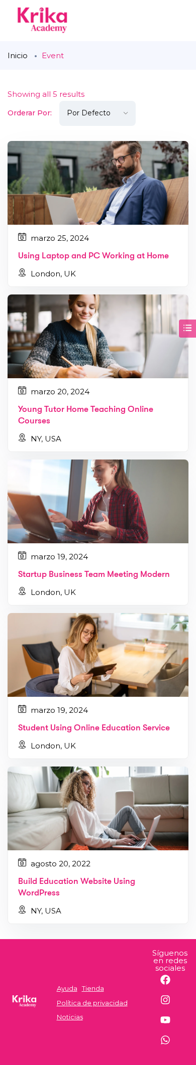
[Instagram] (170, 1005)
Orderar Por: (30, 112)
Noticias (70, 1017)
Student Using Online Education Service (94, 727)
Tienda (93, 988)
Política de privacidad (92, 1003)
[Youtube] (170, 1025)
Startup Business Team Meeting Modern (94, 574)
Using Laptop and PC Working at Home (93, 255)
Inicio (18, 55)
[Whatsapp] (170, 1045)
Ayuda (67, 988)
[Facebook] (170, 985)
